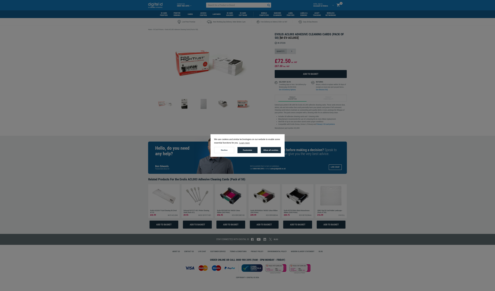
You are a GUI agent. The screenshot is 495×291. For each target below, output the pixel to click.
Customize (247, 150)
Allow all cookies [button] (270, 150)
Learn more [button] (244, 143)
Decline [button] (224, 150)
